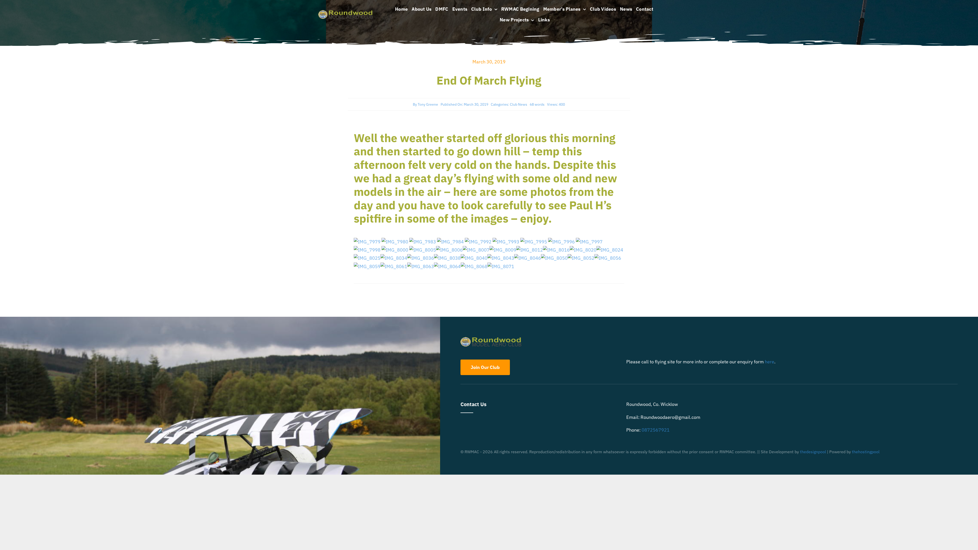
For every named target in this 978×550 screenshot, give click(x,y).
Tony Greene (428, 104)
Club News (518, 104)
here (769, 362)
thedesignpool (813, 451)
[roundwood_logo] (347, 12)
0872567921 (656, 430)
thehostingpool (865, 451)
